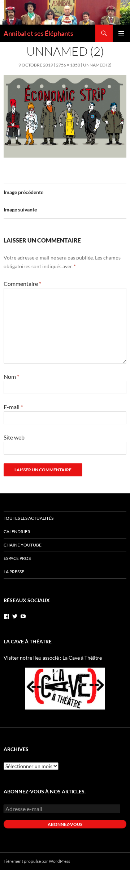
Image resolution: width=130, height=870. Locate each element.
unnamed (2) (97, 65)
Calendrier (17, 531)
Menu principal (121, 33)
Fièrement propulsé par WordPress (37, 861)
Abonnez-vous (65, 824)
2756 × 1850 (68, 65)
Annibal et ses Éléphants (38, 33)
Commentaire (22, 283)
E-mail (13, 406)
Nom (11, 376)
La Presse (14, 571)
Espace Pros (17, 558)
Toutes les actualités (28, 518)
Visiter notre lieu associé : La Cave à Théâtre (53, 658)
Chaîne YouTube (23, 545)
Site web (14, 437)
